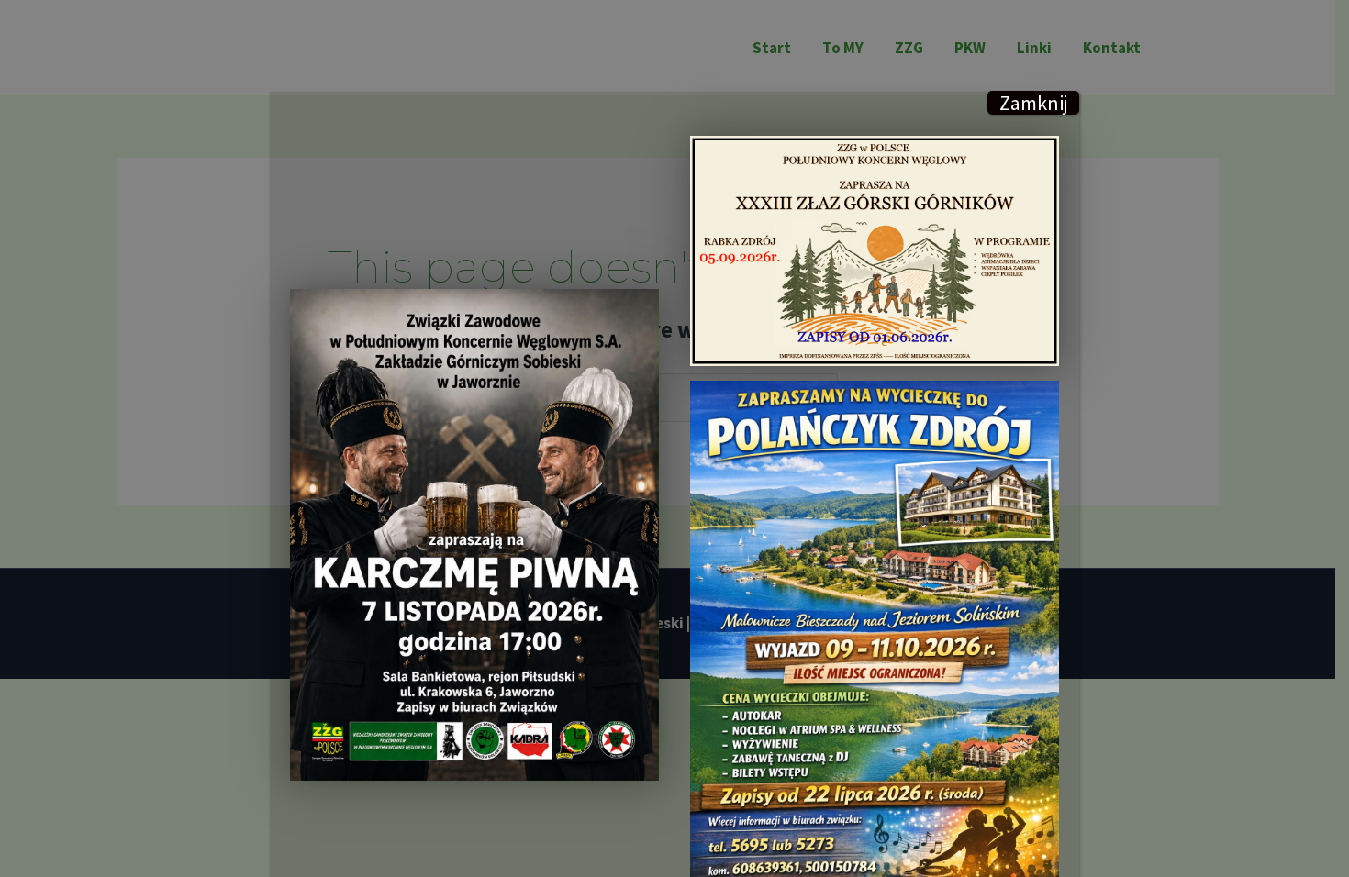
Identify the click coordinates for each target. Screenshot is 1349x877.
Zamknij (1033, 103)
